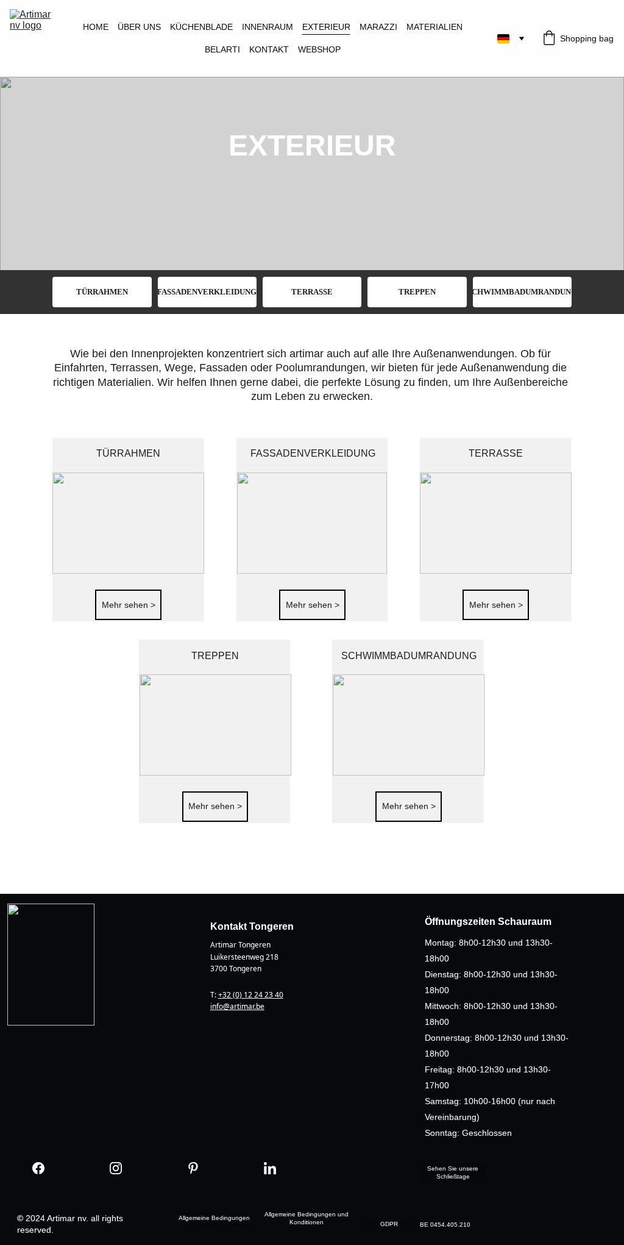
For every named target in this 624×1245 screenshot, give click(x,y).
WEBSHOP (319, 49)
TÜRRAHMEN (102, 291)
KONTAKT (269, 49)
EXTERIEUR (326, 27)
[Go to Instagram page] (116, 1168)
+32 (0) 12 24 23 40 (250, 995)
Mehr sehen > (128, 605)
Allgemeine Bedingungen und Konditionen (306, 1218)
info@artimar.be (237, 1006)
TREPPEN (417, 291)
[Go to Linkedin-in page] (270, 1168)
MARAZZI (378, 27)
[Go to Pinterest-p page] (193, 1168)
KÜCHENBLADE (201, 27)
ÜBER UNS (139, 27)
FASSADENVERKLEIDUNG (207, 291)
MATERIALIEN (434, 27)
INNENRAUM (267, 27)
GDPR (389, 1224)
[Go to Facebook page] (38, 1168)
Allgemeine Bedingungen (214, 1218)
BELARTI (222, 49)
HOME (95, 27)
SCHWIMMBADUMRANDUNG (522, 291)
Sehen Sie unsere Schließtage (452, 1172)
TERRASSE (312, 291)
